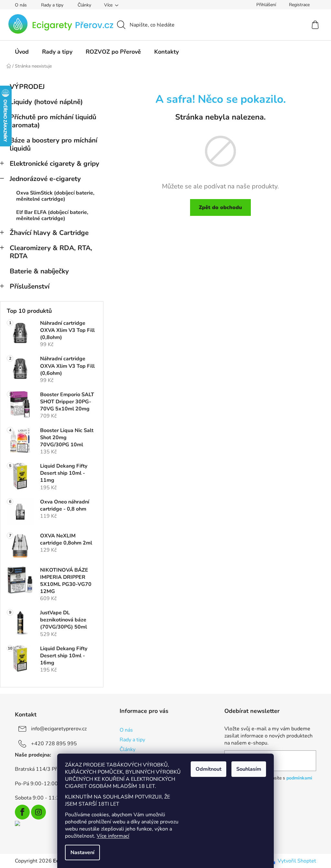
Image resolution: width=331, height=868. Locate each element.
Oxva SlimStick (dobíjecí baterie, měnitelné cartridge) (55, 196)
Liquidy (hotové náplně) (46, 101)
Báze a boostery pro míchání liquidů (53, 144)
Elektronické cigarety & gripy (54, 163)
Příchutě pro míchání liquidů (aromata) (53, 121)
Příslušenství (29, 286)
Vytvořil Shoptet (297, 860)
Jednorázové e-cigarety (45, 178)
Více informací (113, 836)
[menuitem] (21, 52)
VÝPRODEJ (27, 86)
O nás (21, 5)
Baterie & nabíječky (39, 271)
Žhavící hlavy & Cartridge (49, 232)
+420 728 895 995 (54, 743)
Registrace (299, 5)
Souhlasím (248, 769)
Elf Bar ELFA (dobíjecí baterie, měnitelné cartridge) (52, 215)
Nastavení (82, 852)
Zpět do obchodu (220, 207)
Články (84, 5)
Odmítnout (208, 769)
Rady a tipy (52, 5)
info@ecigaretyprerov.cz (59, 728)
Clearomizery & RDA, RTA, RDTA (51, 251)
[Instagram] (38, 812)
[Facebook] (22, 812)
